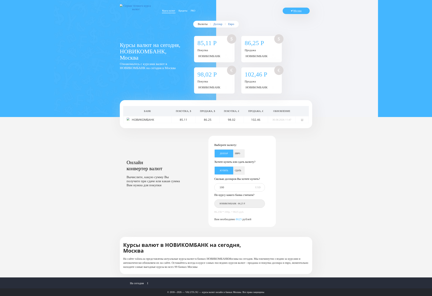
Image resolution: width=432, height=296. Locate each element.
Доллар (217, 24)
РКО (193, 10)
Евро (231, 24)
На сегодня (137, 283)
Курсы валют (168, 10)
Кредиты (183, 10)
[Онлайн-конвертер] (302, 120)
